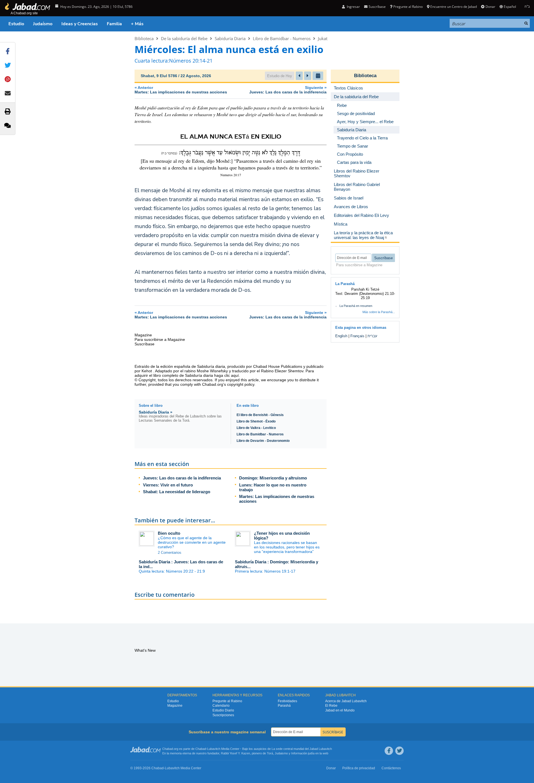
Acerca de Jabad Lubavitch (346, 701)
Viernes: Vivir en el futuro (168, 485)
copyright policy (240, 384)
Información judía (303, 753)
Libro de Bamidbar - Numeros (282, 38)
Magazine (174, 706)
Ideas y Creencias (79, 24)
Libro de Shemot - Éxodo (256, 421)
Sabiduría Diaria (230, 38)
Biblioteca (144, 38)
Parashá (284, 706)
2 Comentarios (169, 552)
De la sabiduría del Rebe (184, 38)
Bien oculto (169, 533)
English (341, 336)
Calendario (221, 706)
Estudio (16, 24)
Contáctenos (391, 768)
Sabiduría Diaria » (155, 412)
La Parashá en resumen (355, 305)
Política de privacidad (358, 768)
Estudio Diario (223, 710)
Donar (490, 6)
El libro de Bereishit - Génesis (260, 415)
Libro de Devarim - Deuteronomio (263, 441)
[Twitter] (399, 751)
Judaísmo (42, 24)
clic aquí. (232, 375)
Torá (270, 753)
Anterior (181, 89)
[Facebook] (389, 751)
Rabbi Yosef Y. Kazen (235, 753)
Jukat (322, 38)
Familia (114, 24)
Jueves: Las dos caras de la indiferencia (182, 478)
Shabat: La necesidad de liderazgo (176, 491)
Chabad (200, 748)
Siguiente (288, 89)
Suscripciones (223, 715)
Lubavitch (213, 748)
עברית (372, 336)
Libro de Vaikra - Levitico (256, 428)
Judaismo (281, 753)
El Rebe (331, 706)
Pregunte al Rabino (408, 6)
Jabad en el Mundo (340, 710)
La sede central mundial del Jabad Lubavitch (302, 748)
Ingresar (353, 6)
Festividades (287, 701)
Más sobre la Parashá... (378, 312)
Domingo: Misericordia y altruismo (273, 478)
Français (357, 336)
